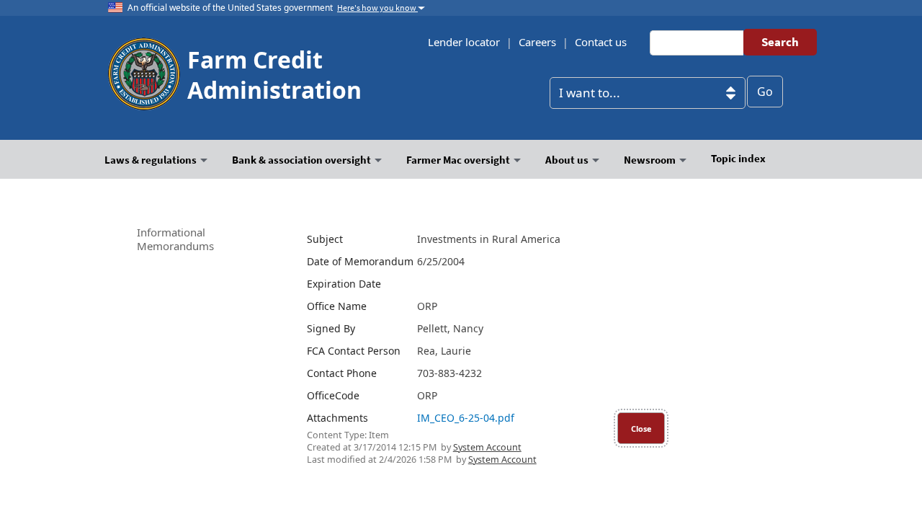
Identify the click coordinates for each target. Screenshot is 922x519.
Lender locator (464, 42)
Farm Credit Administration (274, 74)
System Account (487, 447)
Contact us (601, 42)
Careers (537, 42)
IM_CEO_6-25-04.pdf (465, 418)
